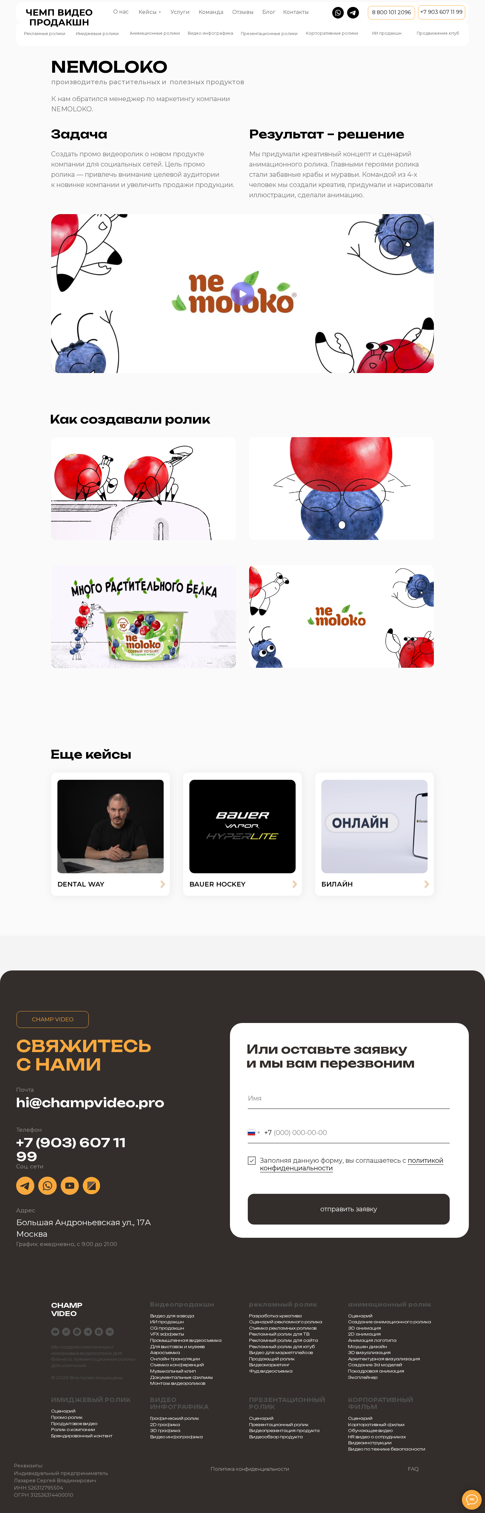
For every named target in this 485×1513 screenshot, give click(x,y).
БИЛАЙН (337, 884)
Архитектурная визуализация (384, 1358)
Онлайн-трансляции (175, 1358)
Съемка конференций (177, 1364)
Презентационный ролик (278, 1424)
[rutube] (66, 1332)
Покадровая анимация (376, 1371)
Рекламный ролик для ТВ (279, 1334)
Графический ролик (174, 1418)
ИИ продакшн (167, 1321)
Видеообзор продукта (276, 1436)
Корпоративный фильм (376, 1424)
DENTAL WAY (80, 884)
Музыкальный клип (173, 1371)
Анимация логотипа (372, 1340)
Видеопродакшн (182, 1304)
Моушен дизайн (367, 1346)
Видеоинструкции (370, 1442)
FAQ (413, 1469)
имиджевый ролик (91, 1400)
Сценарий (360, 1315)
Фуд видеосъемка (271, 1371)
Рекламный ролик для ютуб (282, 1346)
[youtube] (55, 1332)
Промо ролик (66, 1417)
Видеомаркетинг (269, 1364)
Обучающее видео (370, 1430)
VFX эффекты (167, 1334)
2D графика (165, 1424)
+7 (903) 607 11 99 (71, 1149)
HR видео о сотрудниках (377, 1436)
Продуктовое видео (74, 1423)
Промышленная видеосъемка (186, 1340)
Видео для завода (172, 1315)
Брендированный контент (82, 1435)
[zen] (99, 1332)
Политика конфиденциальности (249, 1469)
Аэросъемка (165, 1352)
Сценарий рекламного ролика (285, 1321)
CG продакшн (167, 1328)
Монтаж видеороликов (177, 1383)
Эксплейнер (362, 1377)
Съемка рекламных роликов (282, 1328)
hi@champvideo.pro (90, 1102)
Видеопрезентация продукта (284, 1430)
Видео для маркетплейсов (281, 1352)
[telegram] (88, 1332)
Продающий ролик (272, 1358)
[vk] (110, 1332)
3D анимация (364, 1328)
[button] (180, 12)
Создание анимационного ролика (389, 1321)
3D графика (165, 1430)
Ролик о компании (73, 1429)
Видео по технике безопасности (386, 1449)
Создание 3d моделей (375, 1364)
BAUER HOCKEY (217, 884)
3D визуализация (369, 1352)
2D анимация (364, 1334)
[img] (110, 826)
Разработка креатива (275, 1315)
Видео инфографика (179, 1404)
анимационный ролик (390, 1304)
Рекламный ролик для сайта (283, 1340)
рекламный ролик (283, 1304)
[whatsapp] (77, 1332)
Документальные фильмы (181, 1377)
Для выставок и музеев (177, 1346)
